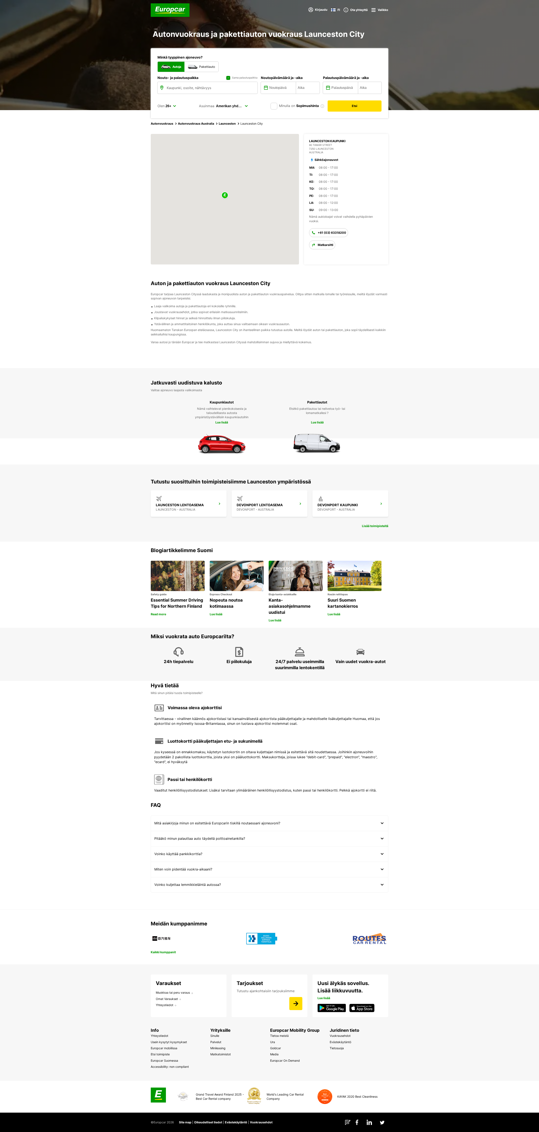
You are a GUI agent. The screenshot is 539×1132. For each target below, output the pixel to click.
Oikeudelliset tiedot (208, 1122)
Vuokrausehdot (261, 1122)
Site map (185, 1122)
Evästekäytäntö (236, 1122)
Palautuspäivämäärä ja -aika (346, 78)
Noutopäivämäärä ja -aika (282, 78)
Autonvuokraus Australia (196, 123)
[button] (224, 195)
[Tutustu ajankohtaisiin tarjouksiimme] (295, 1003)
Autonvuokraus (162, 123)
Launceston (227, 123)
